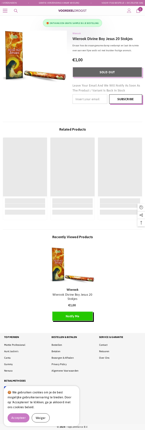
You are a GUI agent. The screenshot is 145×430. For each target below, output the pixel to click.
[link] (25, 206)
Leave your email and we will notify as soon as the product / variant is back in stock (106, 88)
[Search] (16, 11)
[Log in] (129, 11)
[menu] (5, 10)
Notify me (72, 316)
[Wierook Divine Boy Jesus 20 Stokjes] (72, 265)
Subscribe (125, 99)
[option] (72, 284)
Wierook (76, 33)
